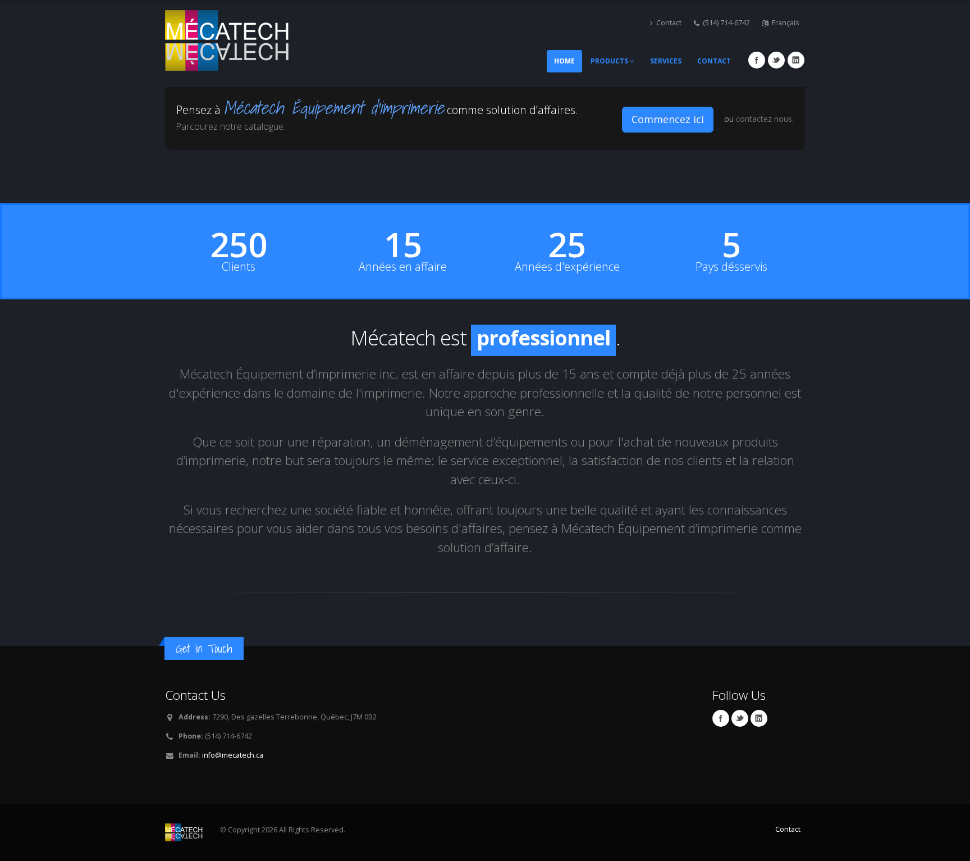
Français (785, 23)
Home (564, 61)
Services (665, 61)
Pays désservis (731, 266)
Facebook (756, 60)
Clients (238, 266)
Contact (668, 23)
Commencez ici (668, 119)
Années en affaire (403, 266)
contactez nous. (765, 118)
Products (610, 61)
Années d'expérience (567, 266)
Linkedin (796, 60)
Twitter (776, 60)
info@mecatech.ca (232, 755)
